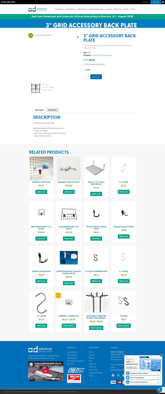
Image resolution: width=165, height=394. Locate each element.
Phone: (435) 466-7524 (119, 365)
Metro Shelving (70, 9)
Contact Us (92, 367)
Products (71, 348)
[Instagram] (118, 375)
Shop (90, 361)
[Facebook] (113, 375)
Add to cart (96, 77)
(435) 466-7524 (8, 2)
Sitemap (75, 392)
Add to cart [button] (41, 192)
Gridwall (106, 45)
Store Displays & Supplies (96, 9)
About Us (92, 355)
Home (85, 45)
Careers (91, 376)
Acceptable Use (65, 392)
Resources (92, 364)
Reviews (91, 358)
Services (125, 9)
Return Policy (93, 370)
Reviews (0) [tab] (52, 110)
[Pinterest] (123, 375)
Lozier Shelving (58, 9)
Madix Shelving (81, 9)
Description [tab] (39, 110)
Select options (68, 326)
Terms (49, 392)
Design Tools (118, 9)
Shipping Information (96, 373)
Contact (132, 9)
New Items (109, 9)
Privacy (55, 392)
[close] (161, 355)
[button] (78, 37)
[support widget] (159, 389)
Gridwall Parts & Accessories (118, 45)
